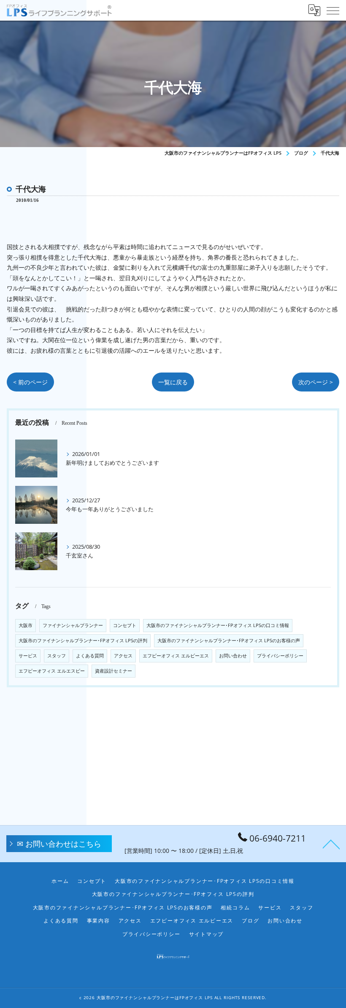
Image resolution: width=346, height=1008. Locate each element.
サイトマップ (206, 933)
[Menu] (333, 10)
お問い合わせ (233, 656)
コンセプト (124, 625)
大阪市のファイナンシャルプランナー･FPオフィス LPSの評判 (83, 640)
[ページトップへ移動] (331, 843)
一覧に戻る (173, 382)
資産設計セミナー (113, 671)
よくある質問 (90, 656)
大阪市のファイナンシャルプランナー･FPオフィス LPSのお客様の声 (228, 640)
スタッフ (56, 656)
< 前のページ (30, 382)
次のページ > (315, 382)
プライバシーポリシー (280, 656)
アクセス (123, 656)
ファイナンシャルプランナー (73, 625)
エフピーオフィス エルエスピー (52, 671)
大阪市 (25, 625)
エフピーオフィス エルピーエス (176, 656)
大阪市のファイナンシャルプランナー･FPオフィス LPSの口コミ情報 (217, 625)
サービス (28, 656)
